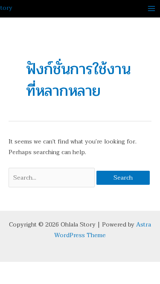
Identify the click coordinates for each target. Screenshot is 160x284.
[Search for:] (52, 178)
